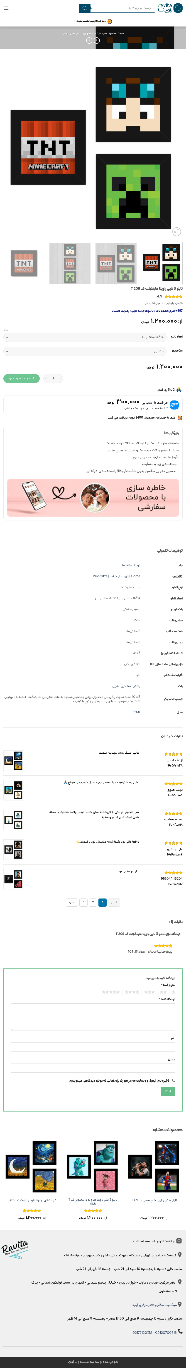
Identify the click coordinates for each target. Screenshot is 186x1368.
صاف (5, 330)
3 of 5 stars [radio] (150, 992)
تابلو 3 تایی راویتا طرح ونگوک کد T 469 (31, 1200)
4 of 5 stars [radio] (133, 992)
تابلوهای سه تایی (70, 34)
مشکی (126, 686)
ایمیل (171, 1059)
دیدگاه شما (167, 999)
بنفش (136, 686)
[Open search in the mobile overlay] (117, 8)
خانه (122, 34)
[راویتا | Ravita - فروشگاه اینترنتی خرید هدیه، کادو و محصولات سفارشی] (170, 7)
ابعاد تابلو (177, 336)
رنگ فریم (177, 350)
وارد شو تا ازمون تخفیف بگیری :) (90, 21)
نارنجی (116, 686)
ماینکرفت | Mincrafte (107, 576)
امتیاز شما (168, 985)
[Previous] (173, 148)
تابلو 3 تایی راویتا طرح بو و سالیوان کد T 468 (93, 1202)
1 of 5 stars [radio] (174, 992)
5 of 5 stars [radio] (112, 992)
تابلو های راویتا (89, 34)
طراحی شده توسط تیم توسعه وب (93, 1362)
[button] (6, 8)
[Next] (9, 148)
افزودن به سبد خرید (21, 378)
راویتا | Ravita (131, 565)
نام (173, 1038)
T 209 (136, 712)
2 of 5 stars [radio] (164, 992)
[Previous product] (89, 40)
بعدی (72, 902)
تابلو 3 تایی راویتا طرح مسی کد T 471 (154, 1200)
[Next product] (97, 40)
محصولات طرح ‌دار (107, 34)
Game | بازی (132, 576)
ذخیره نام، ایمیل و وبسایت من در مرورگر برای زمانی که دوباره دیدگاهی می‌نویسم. (119, 1080)
